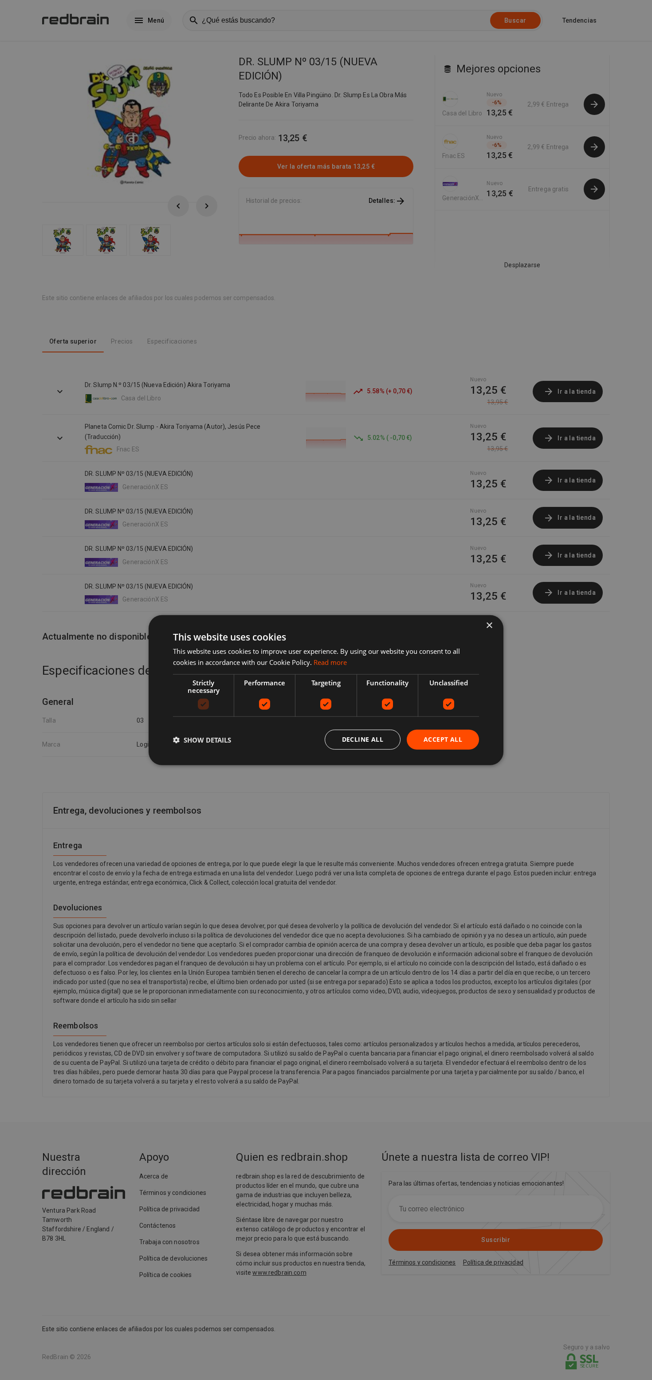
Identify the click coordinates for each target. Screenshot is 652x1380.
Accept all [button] (443, 739)
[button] (202, 739)
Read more (330, 661)
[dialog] (326, 690)
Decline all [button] (362, 739)
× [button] (489, 625)
